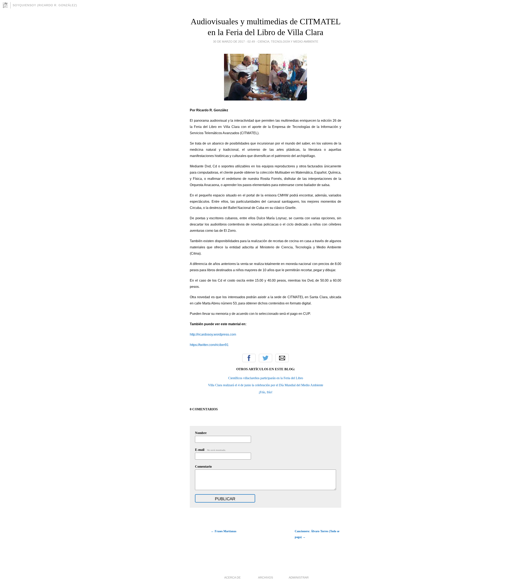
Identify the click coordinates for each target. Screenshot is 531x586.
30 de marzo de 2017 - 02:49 (234, 41)
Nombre (201, 433)
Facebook (249, 358)
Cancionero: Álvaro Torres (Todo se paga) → (317, 534)
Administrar (299, 577)
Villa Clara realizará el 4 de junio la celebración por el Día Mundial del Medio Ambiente (265, 385)
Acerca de (232, 577)
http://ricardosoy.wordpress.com (213, 334)
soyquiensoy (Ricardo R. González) (45, 5)
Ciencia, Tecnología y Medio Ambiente (288, 41)
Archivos (265, 577)
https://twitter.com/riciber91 (209, 345)
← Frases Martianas (223, 531)
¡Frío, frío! (265, 392)
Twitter (265, 358)
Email (282, 358)
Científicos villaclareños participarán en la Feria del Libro (265, 378)
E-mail (210, 449)
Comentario (203, 466)
